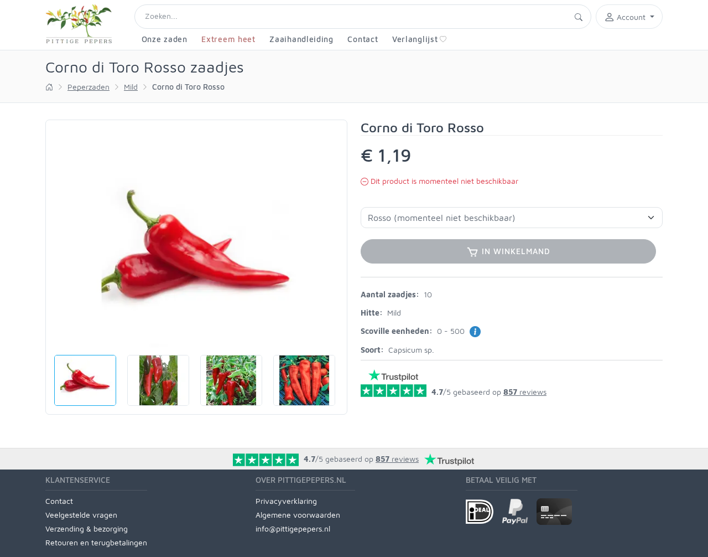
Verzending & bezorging (86, 528)
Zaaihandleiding (301, 39)
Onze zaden (165, 39)
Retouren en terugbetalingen (96, 542)
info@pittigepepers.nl (293, 528)
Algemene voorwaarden (298, 514)
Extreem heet (228, 39)
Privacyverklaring (286, 501)
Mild (131, 86)
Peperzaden (88, 86)
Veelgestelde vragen (81, 514)
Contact (362, 39)
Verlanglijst (415, 39)
